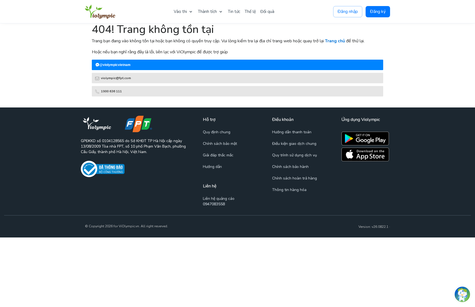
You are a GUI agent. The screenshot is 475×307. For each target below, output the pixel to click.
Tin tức (234, 11)
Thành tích (207, 11)
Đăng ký (378, 12)
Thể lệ (250, 11)
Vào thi (180, 11)
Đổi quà (267, 11)
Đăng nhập (348, 12)
